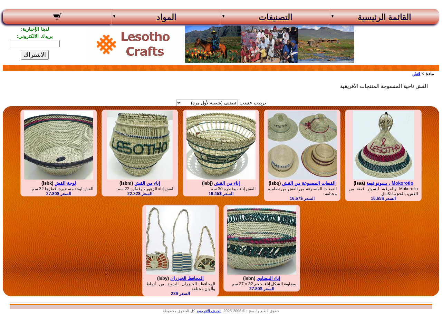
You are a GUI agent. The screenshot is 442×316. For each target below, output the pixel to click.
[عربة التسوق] (57, 17)
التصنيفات (275, 17)
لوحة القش (65, 183)
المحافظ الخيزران (187, 278)
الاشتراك (34, 54)
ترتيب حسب (252, 102)
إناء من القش (227, 183)
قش (416, 73)
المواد (166, 17)
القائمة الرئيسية (384, 17)
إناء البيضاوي (268, 278)
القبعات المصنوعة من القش (309, 183)
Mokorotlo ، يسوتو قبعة (389, 183)
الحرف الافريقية (209, 311)
